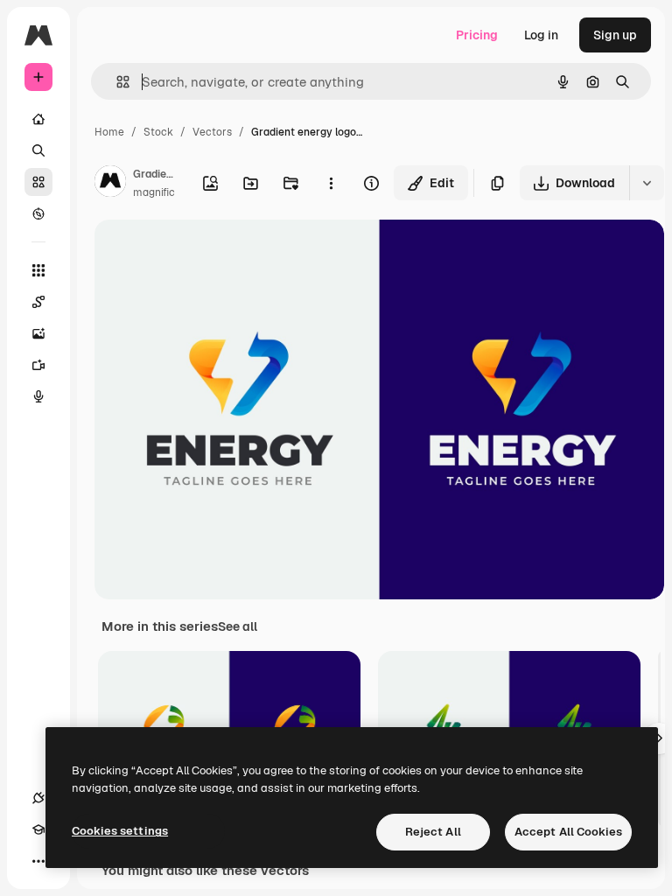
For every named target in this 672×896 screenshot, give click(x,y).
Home (109, 132)
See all (237, 626)
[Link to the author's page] (110, 183)
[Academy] (38, 830)
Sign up (615, 35)
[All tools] (38, 270)
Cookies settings (120, 830)
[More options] (330, 182)
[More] (38, 861)
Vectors (212, 132)
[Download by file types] (646, 182)
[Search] (38, 150)
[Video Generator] (38, 365)
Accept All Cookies (568, 831)
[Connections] (38, 798)
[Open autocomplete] (116, 81)
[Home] (38, 119)
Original (206, 253)
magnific (154, 193)
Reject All (433, 831)
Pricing (477, 35)
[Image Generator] (38, 333)
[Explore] (38, 214)
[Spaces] (38, 302)
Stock (158, 132)
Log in (541, 35)
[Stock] (38, 182)
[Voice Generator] (38, 396)
